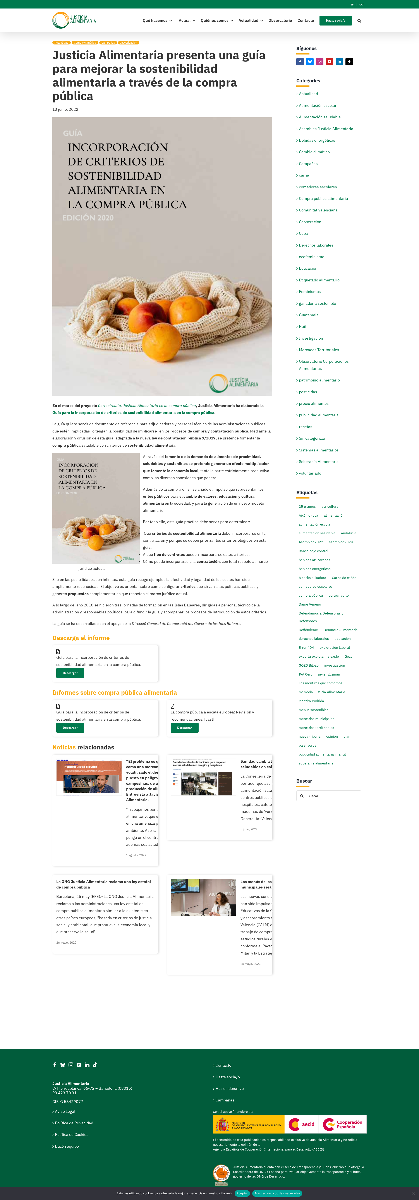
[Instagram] (319, 61)
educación (343, 638)
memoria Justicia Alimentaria (322, 691)
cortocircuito (339, 595)
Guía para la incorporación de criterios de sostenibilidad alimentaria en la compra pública (133, 412)
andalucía (348, 533)
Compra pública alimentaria (323, 198)
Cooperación (310, 221)
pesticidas (308, 391)
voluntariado (310, 473)
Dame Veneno (310, 604)
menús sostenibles (313, 709)
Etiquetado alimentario (319, 280)
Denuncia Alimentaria (341, 629)
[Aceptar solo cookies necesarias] (413, 1193)
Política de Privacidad (74, 1122)
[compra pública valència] (203, 880)
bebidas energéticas (315, 568)
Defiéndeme (308, 629)
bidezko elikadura (312, 577)
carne (304, 175)
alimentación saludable (317, 533)
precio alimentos (314, 403)
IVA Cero (306, 674)
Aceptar (242, 1193)
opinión (332, 736)
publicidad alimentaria (319, 414)
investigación (334, 665)
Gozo (348, 656)
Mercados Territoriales (319, 349)
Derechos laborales (316, 245)
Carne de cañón (344, 577)
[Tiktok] (349, 61)
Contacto (223, 1065)
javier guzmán (329, 674)
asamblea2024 (341, 542)
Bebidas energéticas (317, 140)
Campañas (108, 42)
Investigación (128, 42)
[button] (359, 20)
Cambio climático (85, 42)
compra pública (311, 595)
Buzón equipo (67, 1146)
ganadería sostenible (317, 303)
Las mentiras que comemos (320, 683)
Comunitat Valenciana (318, 210)
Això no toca (308, 515)
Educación (308, 268)
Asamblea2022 (311, 542)
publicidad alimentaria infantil (322, 754)
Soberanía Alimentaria (319, 461)
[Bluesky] (310, 61)
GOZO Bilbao (309, 665)
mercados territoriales (316, 727)
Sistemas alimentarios (319, 450)
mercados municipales (316, 718)
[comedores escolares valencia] (203, 760)
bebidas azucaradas (314, 559)
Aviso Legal (65, 1111)
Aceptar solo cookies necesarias (277, 1193)
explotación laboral (335, 647)
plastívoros (307, 745)
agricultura (329, 506)
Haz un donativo (230, 1088)
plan (346, 736)
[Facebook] (300, 61)
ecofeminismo (311, 256)
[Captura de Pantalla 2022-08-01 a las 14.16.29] (89, 760)
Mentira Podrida (311, 700)
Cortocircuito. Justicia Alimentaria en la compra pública (147, 405)
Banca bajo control (313, 550)
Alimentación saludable (320, 116)
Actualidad (62, 42)
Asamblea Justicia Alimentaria (326, 128)
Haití (303, 326)
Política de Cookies (71, 1134)
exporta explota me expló (319, 656)
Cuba (303, 233)
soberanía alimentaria (316, 763)
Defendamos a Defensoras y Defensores (321, 617)
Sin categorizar (312, 438)
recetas (305, 426)
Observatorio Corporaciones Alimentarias (324, 365)
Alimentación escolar (318, 105)
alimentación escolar (315, 524)
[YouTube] (329, 61)
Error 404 (306, 647)
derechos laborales (314, 638)
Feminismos (310, 291)
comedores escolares (318, 186)
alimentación (334, 515)
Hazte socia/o (228, 1076)
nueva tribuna (310, 736)
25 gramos (307, 506)
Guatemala (309, 314)
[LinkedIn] (339, 61)
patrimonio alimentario (319, 380)
